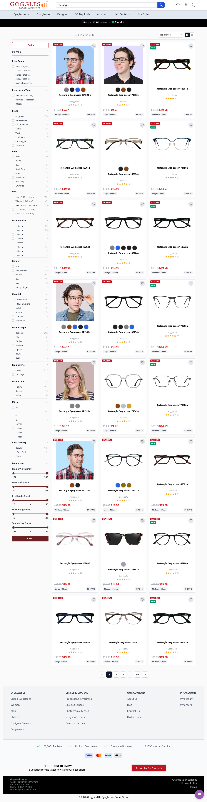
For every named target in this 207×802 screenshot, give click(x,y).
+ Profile (30, 45)
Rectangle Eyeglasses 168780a (172, 563)
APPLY (30, 538)
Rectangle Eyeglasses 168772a (172, 246)
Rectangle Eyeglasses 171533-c (123, 94)
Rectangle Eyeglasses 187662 (75, 167)
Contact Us (133, 711)
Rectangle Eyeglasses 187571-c (123, 490)
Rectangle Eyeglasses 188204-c (123, 253)
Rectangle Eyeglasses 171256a (172, 325)
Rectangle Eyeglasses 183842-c (123, 569)
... (130, 674)
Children (15, 717)
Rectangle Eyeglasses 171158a (172, 167)
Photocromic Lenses (77, 711)
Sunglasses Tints (75, 717)
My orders (186, 705)
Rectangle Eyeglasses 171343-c (123, 411)
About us (132, 698)
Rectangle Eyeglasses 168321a (172, 484)
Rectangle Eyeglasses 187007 (75, 563)
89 (137, 674)
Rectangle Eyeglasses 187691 (124, 642)
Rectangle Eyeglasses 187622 (75, 246)
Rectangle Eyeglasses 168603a (172, 642)
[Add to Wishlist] (93, 46)
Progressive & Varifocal (79, 698)
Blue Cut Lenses (75, 705)
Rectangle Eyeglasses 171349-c (75, 332)
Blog (129, 705)
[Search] (161, 5)
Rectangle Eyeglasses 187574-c (123, 174)
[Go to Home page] (29, 5)
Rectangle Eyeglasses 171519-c (75, 411)
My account (186, 698)
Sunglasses (17, 729)
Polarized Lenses (75, 723)
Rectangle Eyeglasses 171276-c (75, 490)
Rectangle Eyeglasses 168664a (172, 88)
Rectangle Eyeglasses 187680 (75, 642)
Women (15, 705)
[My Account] (186, 4)
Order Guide (134, 717)
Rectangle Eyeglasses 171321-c (75, 94)
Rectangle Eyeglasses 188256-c (123, 332)
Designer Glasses (21, 723)
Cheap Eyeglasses (21, 698)
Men (13, 711)
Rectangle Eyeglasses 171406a (172, 405)
